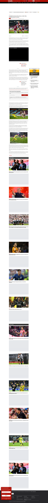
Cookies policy (33, 496)
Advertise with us (33, 497)
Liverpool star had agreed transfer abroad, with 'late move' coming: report (35, 81)
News (22, 2)
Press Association (16, 18)
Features (28, 2)
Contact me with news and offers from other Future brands (6, 493)
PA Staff (12, 18)
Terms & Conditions (5, 498)
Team (9, 14)
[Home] (9, 2)
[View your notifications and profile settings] (38, 1)
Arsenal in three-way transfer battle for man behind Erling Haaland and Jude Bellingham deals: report (34, 86)
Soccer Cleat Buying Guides (13, 2)
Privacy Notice (11, 97)
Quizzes (31, 2)
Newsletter (19, 2)
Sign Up (6, 495)
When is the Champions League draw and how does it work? (35, 83)
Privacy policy (25, 496)
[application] (19, 54)
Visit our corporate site (33, 491)
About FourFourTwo (26, 497)
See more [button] (18, 68)
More (36, 2)
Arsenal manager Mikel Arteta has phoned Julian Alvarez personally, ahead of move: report (34, 77)
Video (25, 2)
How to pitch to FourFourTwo (20, 499)
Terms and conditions (11, 496)
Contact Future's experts (19, 496)
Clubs (33, 2)
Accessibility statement (11, 497)
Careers (17, 497)
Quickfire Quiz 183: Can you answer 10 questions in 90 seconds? (34, 74)
